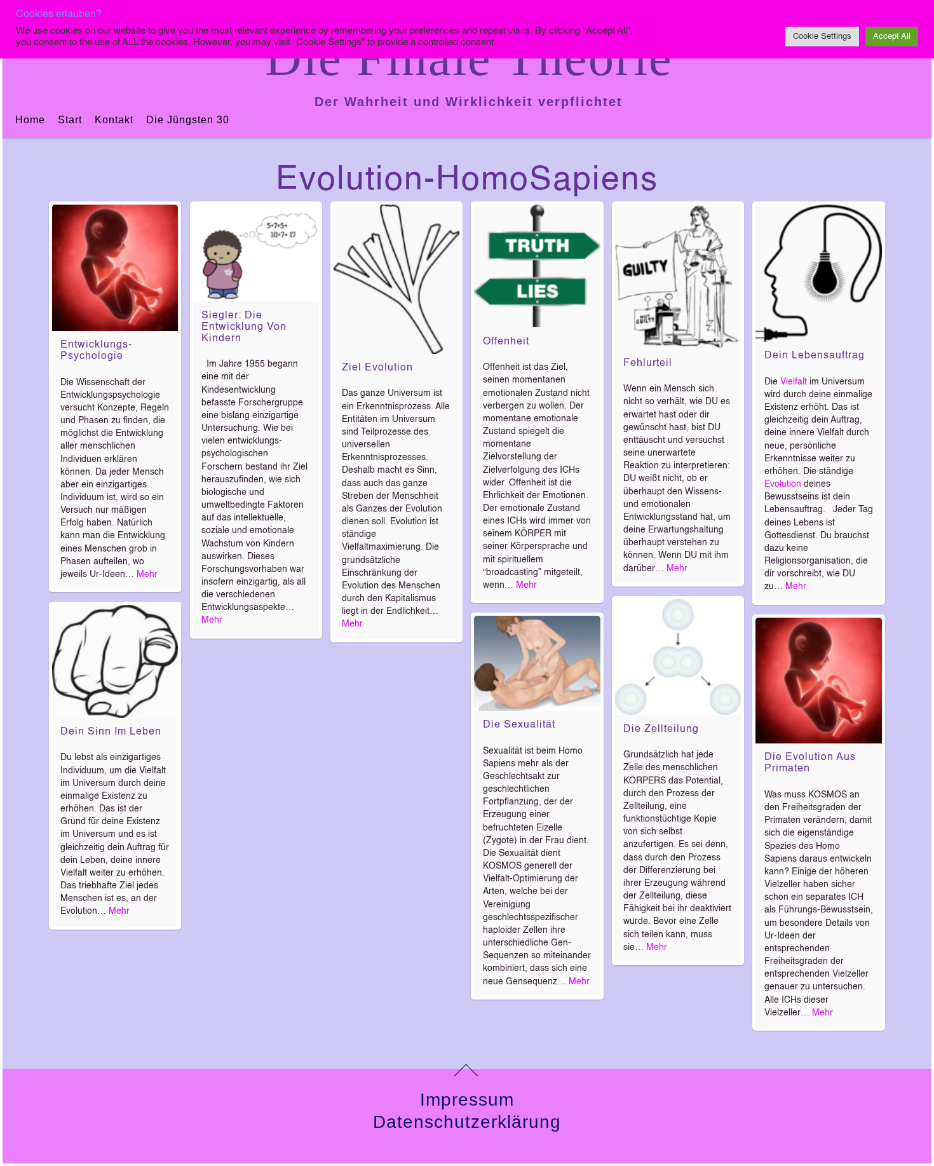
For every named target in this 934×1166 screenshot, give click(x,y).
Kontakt (114, 119)
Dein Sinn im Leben (110, 732)
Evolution (782, 484)
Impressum (467, 1099)
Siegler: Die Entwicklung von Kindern (244, 327)
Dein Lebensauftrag (814, 356)
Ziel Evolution (377, 368)
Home (30, 119)
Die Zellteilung (661, 729)
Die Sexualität (519, 725)
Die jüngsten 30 (187, 119)
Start (70, 119)
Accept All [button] (891, 36)
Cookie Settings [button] (822, 36)
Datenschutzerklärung (467, 1122)
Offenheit (506, 342)
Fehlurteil (647, 363)
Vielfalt (793, 381)
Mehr (147, 574)
